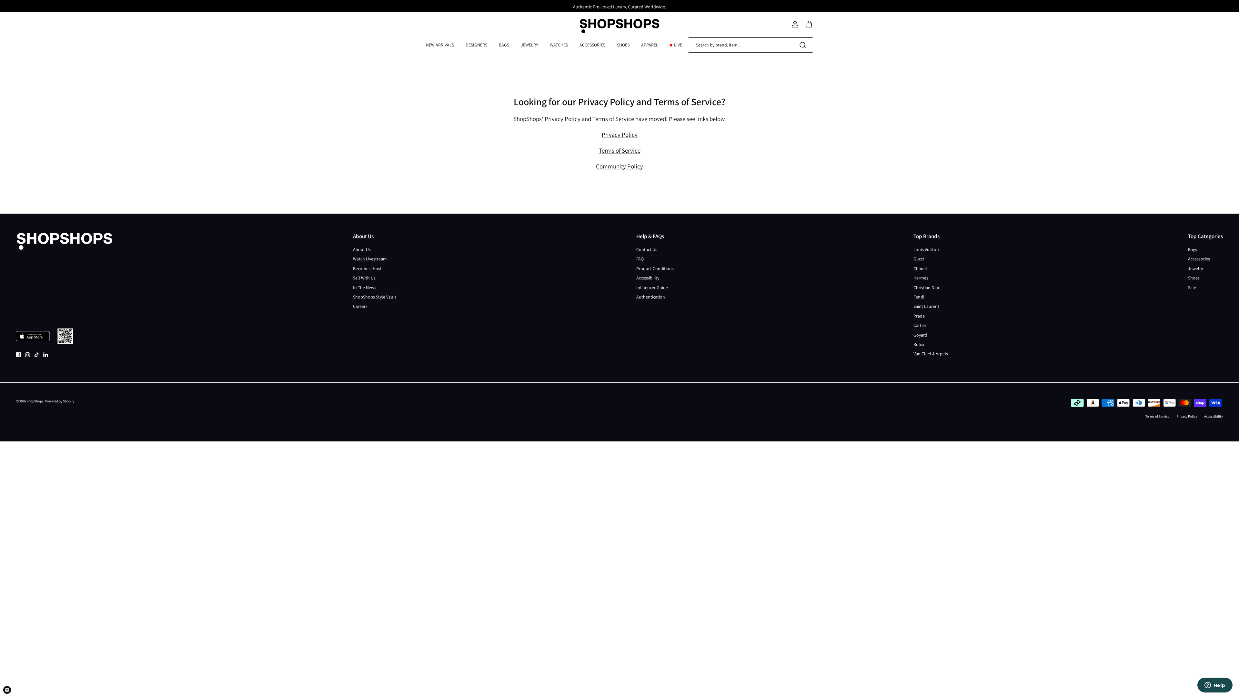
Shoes (1194, 278)
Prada (919, 316)
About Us (362, 249)
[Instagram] (27, 354)
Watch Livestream (370, 259)
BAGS (504, 45)
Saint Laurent (926, 306)
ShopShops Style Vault (374, 297)
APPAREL (649, 45)
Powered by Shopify (59, 401)
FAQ (640, 259)
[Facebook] (18, 354)
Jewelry (1195, 268)
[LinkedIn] (45, 354)
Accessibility (647, 278)
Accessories (1199, 259)
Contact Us (646, 249)
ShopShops (35, 401)
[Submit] (803, 45)
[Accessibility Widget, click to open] (7, 690)
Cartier (919, 325)
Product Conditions (655, 268)
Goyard (920, 335)
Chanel (920, 268)
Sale (1192, 287)
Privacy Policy (620, 134)
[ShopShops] (619, 24)
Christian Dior (926, 287)
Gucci (918, 259)
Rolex (918, 344)
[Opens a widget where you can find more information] (1215, 686)
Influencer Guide (652, 287)
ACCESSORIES (592, 45)
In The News (364, 287)
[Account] (795, 24)
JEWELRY (529, 45)
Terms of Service (619, 150)
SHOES (623, 45)
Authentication (650, 297)
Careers (360, 306)
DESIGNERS (476, 45)
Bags (1192, 249)
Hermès (920, 278)
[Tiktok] (36, 354)
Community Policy (619, 166)
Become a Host (367, 268)
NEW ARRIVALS (440, 45)
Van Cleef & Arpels (930, 354)
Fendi (918, 297)
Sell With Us (364, 278)
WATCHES (559, 45)
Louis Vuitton (926, 249)
